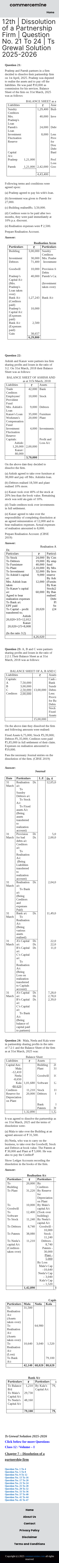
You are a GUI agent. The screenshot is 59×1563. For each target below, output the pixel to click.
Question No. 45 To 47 (16, 1500)
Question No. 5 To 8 (15, 1472)
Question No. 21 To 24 (16, 1483)
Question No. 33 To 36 (16, 1491)
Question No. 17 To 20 (16, 1480)
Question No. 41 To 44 (16, 1497)
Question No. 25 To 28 (16, 1486)
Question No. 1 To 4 (15, 1469)
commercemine (28, 5)
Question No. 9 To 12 (16, 1474)
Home (50, 12)
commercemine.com (35, 1556)
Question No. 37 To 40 (16, 1494)
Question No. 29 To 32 (16, 1488)
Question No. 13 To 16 (16, 1477)
